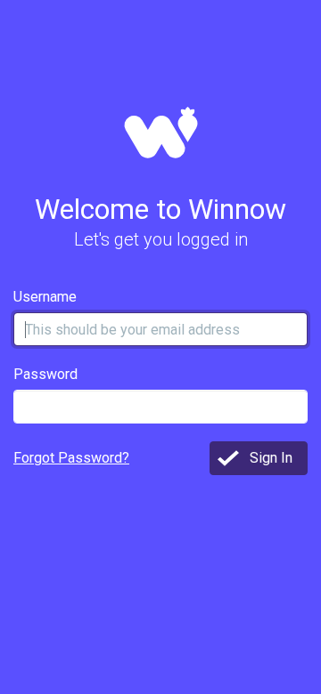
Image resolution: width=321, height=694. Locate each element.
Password (45, 374)
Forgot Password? (71, 457)
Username (45, 296)
